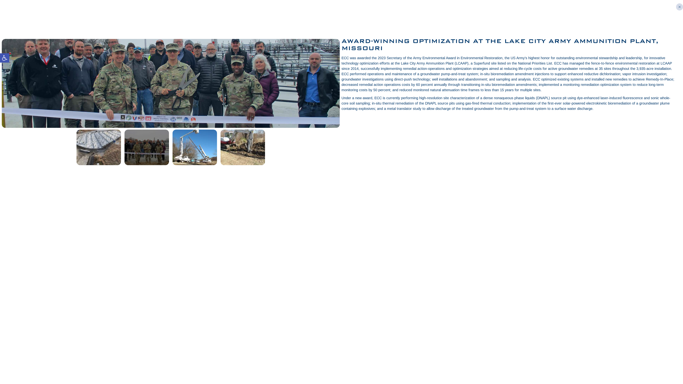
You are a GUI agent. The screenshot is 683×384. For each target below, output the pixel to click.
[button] (4, 58)
